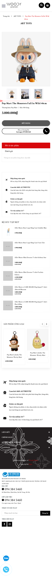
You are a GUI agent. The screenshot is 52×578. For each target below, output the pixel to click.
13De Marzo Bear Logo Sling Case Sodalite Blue (31, 228)
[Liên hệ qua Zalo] (6, 558)
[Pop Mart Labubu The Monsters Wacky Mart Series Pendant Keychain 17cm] (14, 340)
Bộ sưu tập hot (10, 222)
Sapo (30, 464)
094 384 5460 (13, 489)
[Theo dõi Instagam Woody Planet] (9, 524)
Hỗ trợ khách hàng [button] (11, 442)
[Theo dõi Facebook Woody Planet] (4, 524)
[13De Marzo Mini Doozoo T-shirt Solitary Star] (8, 261)
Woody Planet (33, 460)
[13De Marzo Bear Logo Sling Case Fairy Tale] (8, 246)
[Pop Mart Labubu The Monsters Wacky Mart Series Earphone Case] (37, 340)
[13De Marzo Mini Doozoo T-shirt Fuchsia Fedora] (8, 276)
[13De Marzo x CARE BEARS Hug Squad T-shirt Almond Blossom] (8, 291)
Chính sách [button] (7, 437)
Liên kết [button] (6, 432)
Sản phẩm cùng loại (14, 324)
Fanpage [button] (6, 447)
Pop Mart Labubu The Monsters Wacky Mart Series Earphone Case (37, 355)
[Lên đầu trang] (43, 573)
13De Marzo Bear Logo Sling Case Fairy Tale (30, 243)
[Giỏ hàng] (47, 5)
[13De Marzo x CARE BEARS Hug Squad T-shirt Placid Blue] (8, 306)
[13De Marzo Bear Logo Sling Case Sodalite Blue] (8, 232)
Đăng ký (45, 513)
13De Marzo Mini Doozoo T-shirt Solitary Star (30, 257)
